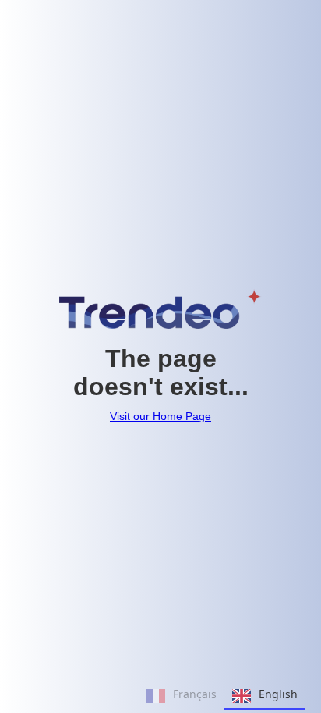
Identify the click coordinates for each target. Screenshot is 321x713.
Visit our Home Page (160, 416)
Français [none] (195, 694)
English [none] (278, 694)
